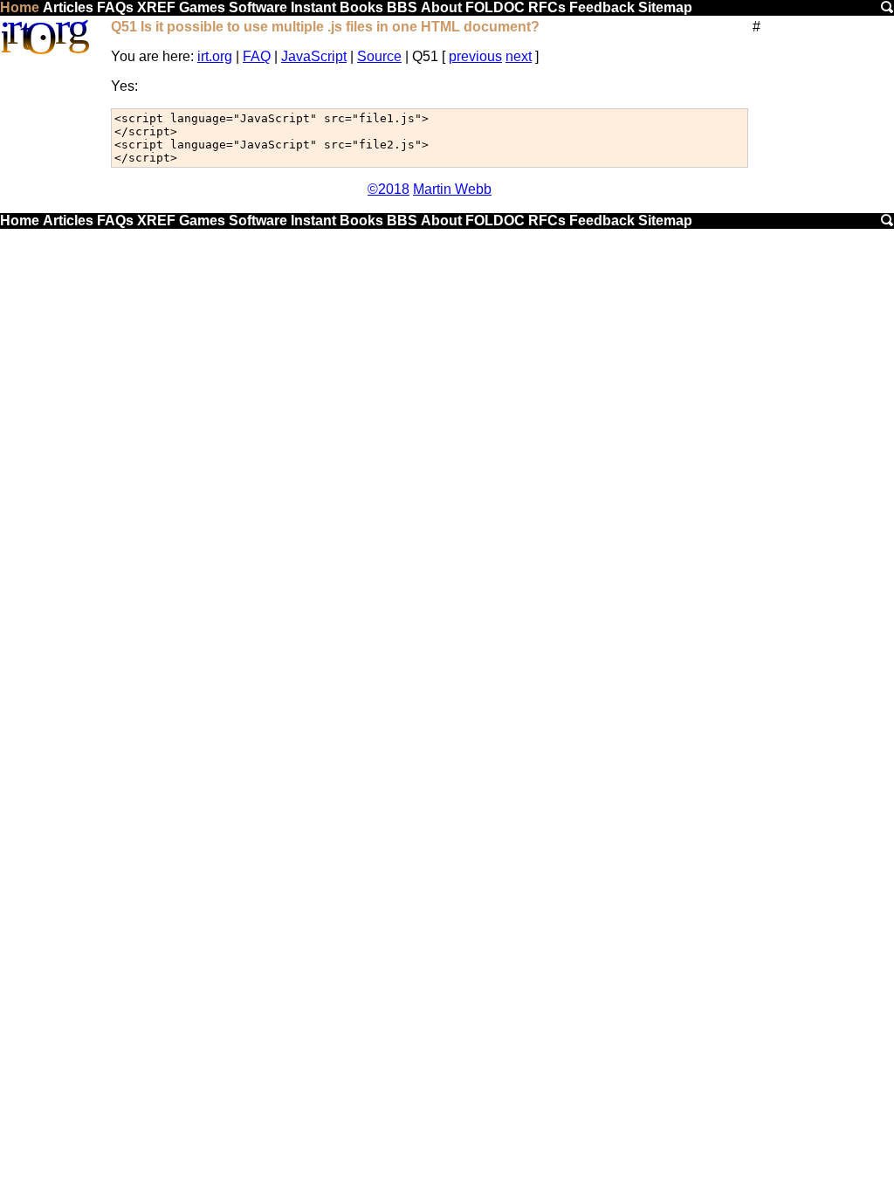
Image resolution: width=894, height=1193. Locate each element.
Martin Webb (452, 189)
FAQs (115, 7)
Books (361, 7)
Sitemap (665, 7)
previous (475, 56)
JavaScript (314, 56)
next (518, 56)
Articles (68, 7)
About (441, 7)
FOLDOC (495, 7)
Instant (313, 7)
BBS (402, 7)
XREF (156, 7)
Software (258, 7)
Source (379, 56)
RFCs (547, 7)
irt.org (214, 56)
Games (202, 7)
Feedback (602, 7)
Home (19, 7)
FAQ (257, 56)
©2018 (388, 189)
